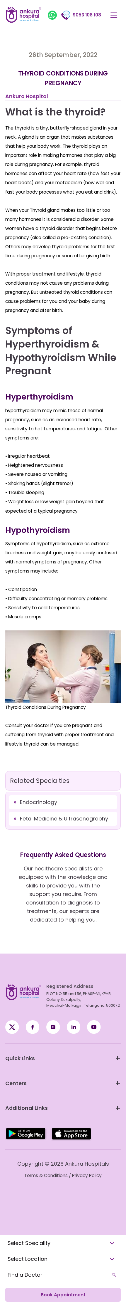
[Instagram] (53, 1027)
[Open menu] (114, 15)
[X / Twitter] (33, 1027)
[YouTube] (94, 1027)
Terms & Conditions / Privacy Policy (63, 1175)
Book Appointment (63, 1295)
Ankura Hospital (26, 96)
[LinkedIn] (74, 1027)
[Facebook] (12, 1027)
